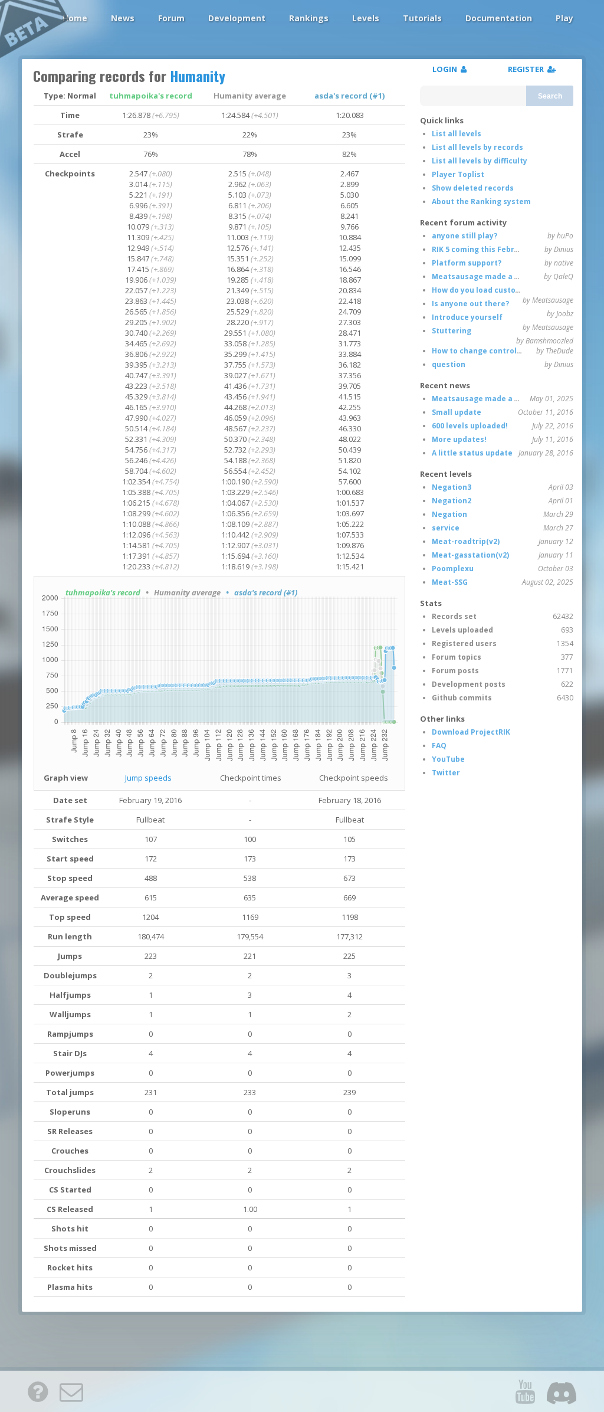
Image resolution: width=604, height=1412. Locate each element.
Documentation (498, 18)
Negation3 (451, 487)
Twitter (446, 773)
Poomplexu (453, 569)
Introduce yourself (467, 317)
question (448, 364)
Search (550, 96)
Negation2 (451, 501)
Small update (456, 412)
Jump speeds (148, 777)
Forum (171, 18)
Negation (449, 514)
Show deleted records (473, 188)
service (445, 528)
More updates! (459, 439)
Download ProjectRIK (471, 732)
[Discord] (561, 1391)
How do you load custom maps (488, 290)
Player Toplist (458, 174)
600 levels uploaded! (470, 426)
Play (564, 18)
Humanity (197, 75)
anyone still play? (464, 236)
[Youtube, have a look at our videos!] (525, 1391)
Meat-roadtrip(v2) (466, 541)
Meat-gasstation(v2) (470, 555)
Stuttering (451, 331)
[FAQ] (38, 1391)
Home (75, 18)
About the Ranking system (481, 201)
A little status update (472, 453)
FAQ (439, 746)
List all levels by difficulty (479, 161)
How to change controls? (478, 351)
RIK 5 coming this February (481, 249)
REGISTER (527, 69)
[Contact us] (71, 1391)
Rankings (309, 18)
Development (236, 18)
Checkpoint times (250, 777)
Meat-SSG (450, 582)
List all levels (456, 134)
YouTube (448, 759)
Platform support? (466, 263)
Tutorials (422, 18)
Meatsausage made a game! (485, 276)
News (122, 18)
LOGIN (446, 69)
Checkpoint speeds (353, 777)
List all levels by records (477, 147)
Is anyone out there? (470, 304)
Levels (365, 18)
